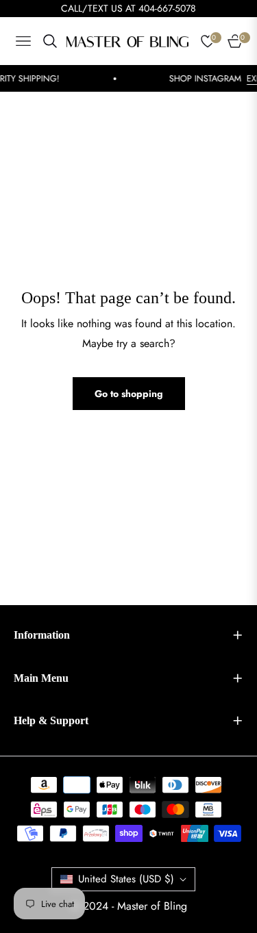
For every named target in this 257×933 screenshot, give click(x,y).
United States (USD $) (126, 878)
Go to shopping (129, 393)
